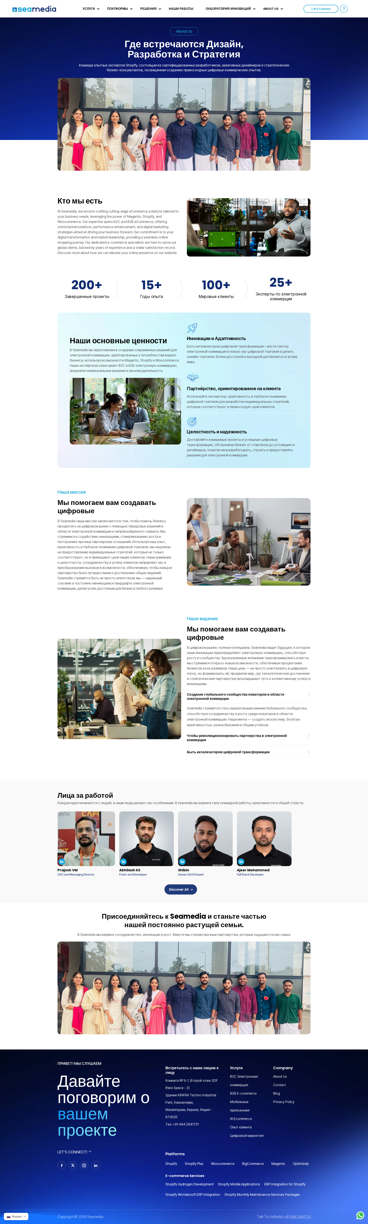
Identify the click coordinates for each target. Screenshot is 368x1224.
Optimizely (301, 1164)
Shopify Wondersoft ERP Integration (192, 1195)
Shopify (171, 1164)
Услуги (89, 9)
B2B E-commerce (243, 1093)
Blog (276, 1093)
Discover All (179, 889)
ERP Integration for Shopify (285, 1184)
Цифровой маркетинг (247, 1136)
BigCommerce (253, 1164)
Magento (278, 1164)
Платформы (117, 9)
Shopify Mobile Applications (239, 1184)
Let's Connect (320, 9)
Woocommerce (222, 1164)
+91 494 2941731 (186, 1124)
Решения (148, 9)
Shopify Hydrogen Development (189, 1184)
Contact (279, 1085)
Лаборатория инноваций (228, 9)
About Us (270, 9)
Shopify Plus (194, 1164)
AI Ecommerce (241, 1119)
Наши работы (181, 9)
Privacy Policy (283, 1102)
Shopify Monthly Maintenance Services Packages (262, 1195)
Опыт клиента (241, 1127)
